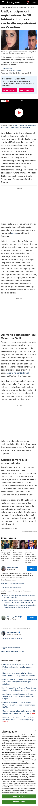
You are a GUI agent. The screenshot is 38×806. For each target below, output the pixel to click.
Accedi (34, 2)
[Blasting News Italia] (13, 2)
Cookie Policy (24, 792)
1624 (26, 740)
